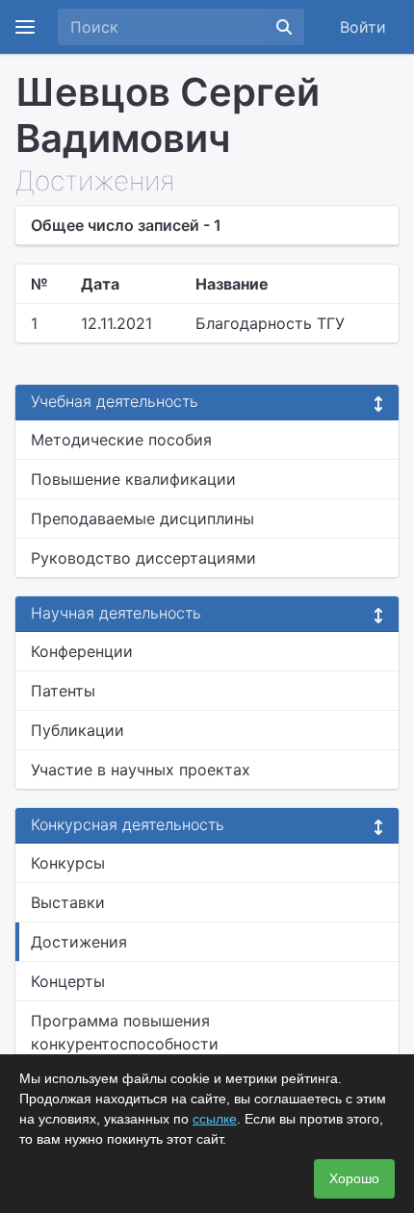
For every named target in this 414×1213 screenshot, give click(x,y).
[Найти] (284, 27)
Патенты (63, 690)
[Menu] (25, 27)
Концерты (68, 981)
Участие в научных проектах (140, 769)
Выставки (68, 902)
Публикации (77, 730)
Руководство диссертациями (143, 558)
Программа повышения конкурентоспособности (125, 1032)
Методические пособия (121, 439)
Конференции (82, 651)
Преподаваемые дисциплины (142, 518)
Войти (363, 27)
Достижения (79, 941)
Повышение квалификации (133, 479)
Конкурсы (68, 862)
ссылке (215, 1118)
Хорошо (354, 1178)
